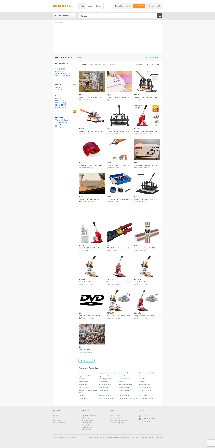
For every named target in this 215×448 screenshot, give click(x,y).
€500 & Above (59, 107)
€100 (109, 95)
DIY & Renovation (61, 73)
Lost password (115, 415)
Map (74, 84)
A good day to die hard (85, 376)
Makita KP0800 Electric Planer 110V (147, 165)
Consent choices (87, 427)
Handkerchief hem (84, 387)
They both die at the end (107, 373)
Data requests (86, 430)
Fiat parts (142, 382)
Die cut (141, 379)
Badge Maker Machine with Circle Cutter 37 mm (124, 282)
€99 (136, 162)
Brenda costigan (124, 395)
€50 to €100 (59, 100)
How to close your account (119, 420)
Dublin (89, 100)
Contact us (159, 437)
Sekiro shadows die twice (147, 373)
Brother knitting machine (107, 398)
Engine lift (122, 382)
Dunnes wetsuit (83, 382)
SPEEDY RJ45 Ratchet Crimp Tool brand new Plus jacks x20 (128, 248)
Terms (137, 437)
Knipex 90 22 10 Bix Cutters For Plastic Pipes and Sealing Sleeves (102, 165)
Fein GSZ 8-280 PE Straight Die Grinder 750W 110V (125, 165)
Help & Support (93, 437)
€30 (81, 196)
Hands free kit (103, 387)
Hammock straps (144, 384)
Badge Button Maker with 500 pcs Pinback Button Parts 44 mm (156, 316)
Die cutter (81, 379)
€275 (109, 162)
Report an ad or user (117, 418)
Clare (86, 250)
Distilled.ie (56, 415)
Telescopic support (145, 387)
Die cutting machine (105, 379)
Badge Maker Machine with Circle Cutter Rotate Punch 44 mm (156, 282)
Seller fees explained (117, 422)
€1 (80, 347)
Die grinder (122, 376)
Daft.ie (55, 418)
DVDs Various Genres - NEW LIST (91, 316)
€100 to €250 (59, 103)
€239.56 (137, 313)
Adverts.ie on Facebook (149, 419)
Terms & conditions (88, 420)
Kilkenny (90, 168)
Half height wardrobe (125, 384)
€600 (136, 95)
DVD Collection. (84, 350)
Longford (150, 134)
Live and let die (124, 373)
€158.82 (110, 279)
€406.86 (110, 313)
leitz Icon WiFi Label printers (89, 199)
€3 (80, 313)
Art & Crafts (59, 69)
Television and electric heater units (87, 391)
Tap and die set (104, 376)
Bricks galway (143, 395)
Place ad (140, 6)
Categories (144, 437)
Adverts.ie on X (146, 421)
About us (151, 437)
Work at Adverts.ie (59, 422)
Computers (58, 71)
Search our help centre (89, 415)
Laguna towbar (103, 390)
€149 (136, 129)
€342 (136, 196)
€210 (81, 245)
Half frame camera (105, 384)
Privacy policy (86, 422)
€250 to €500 (59, 105)
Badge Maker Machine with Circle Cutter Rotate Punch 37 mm (101, 282)
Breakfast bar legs (105, 395)
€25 (81, 162)
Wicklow (89, 352)
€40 (108, 245)
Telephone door (124, 387)
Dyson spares (103, 382)
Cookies (131, 437)
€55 (81, 95)
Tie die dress (143, 376)
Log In (158, 6)
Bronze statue (83, 398)
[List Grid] (154, 64)
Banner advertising (116, 437)
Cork (118, 100)
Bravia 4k (81, 395)
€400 (81, 129)
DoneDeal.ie (56, 420)
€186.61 (82, 279)
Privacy (125, 437)
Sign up (151, 6)
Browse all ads (104, 437)
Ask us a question (87, 418)
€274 (109, 196)
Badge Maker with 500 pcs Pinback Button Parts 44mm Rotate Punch (131, 316)
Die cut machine (124, 379)
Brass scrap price (145, 390)
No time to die (83, 373)
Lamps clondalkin (124, 390)
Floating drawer (83, 384)
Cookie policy (86, 425)
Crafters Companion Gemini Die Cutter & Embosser (125, 97)
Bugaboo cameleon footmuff (128, 398)
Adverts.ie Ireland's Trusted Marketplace (64, 6)
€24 (136, 245)
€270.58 (137, 279)
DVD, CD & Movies (61, 76)
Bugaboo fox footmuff (146, 398)
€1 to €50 (58, 98)
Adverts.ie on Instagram (149, 416)
